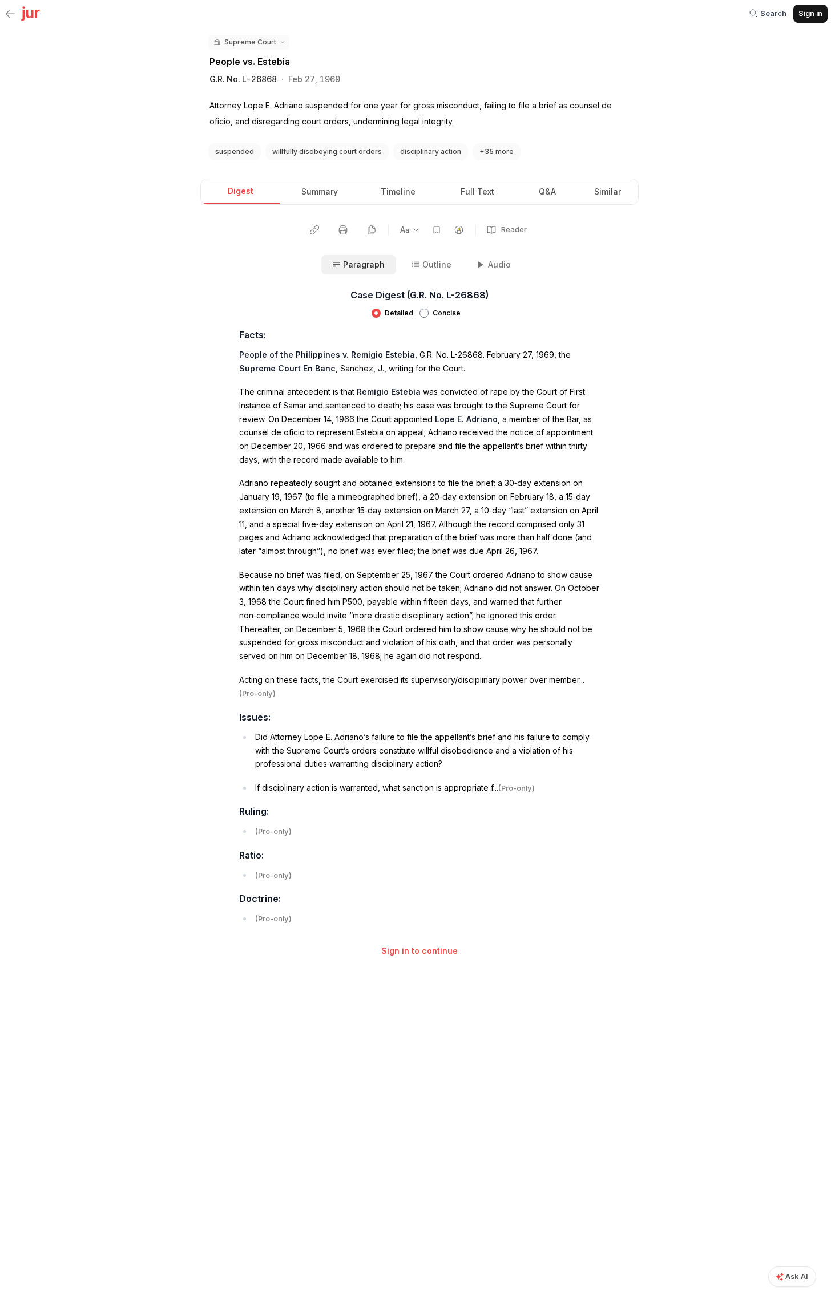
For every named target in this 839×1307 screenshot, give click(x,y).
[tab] (240, 191)
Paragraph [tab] (364, 264)
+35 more (496, 151)
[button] (248, 42)
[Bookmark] (437, 230)
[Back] (10, 14)
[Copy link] (314, 229)
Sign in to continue (419, 951)
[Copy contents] (372, 229)
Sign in (810, 13)
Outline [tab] (436, 264)
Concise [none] (447, 313)
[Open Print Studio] (343, 229)
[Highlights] (459, 229)
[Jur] (31, 12)
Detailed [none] (399, 313)
